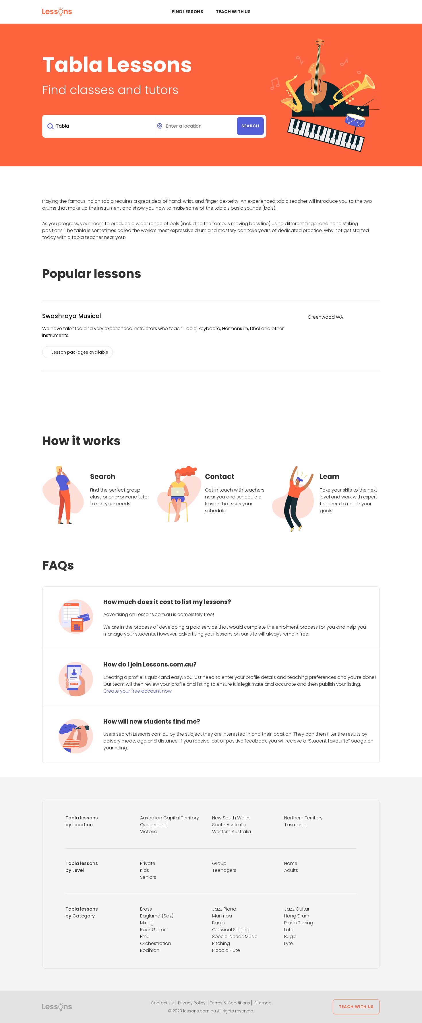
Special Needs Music (235, 936)
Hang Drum (296, 916)
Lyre (288, 943)
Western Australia (231, 831)
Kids (144, 870)
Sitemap (263, 1003)
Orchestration (155, 943)
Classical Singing (230, 929)
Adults (291, 870)
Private (147, 863)
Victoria (148, 831)
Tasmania (295, 824)
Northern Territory (303, 817)
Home (290, 863)
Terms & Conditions (230, 1003)
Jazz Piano (224, 909)
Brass (146, 909)
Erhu (145, 936)
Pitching (221, 943)
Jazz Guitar (296, 909)
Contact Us (162, 1003)
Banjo (218, 922)
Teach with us (233, 12)
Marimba (222, 916)
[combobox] (99, 126)
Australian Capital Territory (169, 817)
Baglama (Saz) (156, 916)
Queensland (154, 824)
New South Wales (231, 817)
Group (219, 863)
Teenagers (224, 870)
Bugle (290, 936)
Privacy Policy (192, 1003)
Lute (288, 929)
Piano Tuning (298, 922)
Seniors (148, 877)
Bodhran (149, 950)
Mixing (147, 922)
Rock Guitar (153, 929)
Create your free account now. (138, 691)
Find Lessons (187, 12)
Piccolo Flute (226, 950)
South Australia (229, 824)
